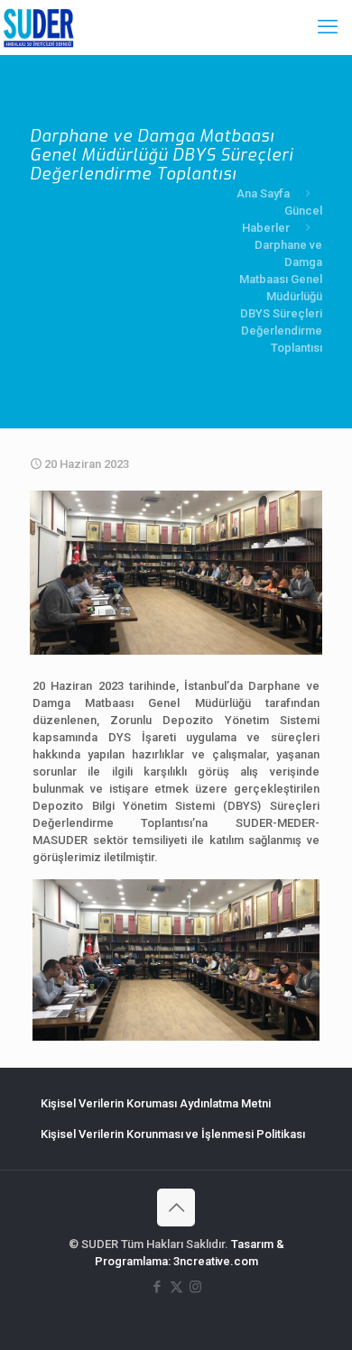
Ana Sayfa (263, 193)
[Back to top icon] (176, 1207)
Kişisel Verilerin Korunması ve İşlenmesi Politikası (173, 1134)
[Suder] (38, 27)
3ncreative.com (215, 1261)
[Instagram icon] (195, 1287)
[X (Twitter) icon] (176, 1287)
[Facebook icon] (157, 1287)
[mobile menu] (327, 27)
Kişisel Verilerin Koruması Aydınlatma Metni (156, 1103)
